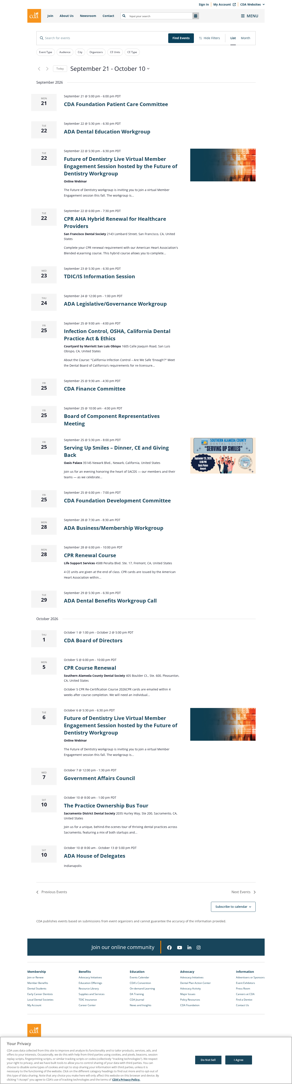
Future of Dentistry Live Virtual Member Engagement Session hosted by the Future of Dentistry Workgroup (120, 166)
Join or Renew (35, 977)
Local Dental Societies (40, 999)
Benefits (85, 972)
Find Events (181, 38)
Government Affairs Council (99, 778)
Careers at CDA (245, 994)
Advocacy (187, 972)
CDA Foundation (189, 1005)
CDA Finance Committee (94, 388)
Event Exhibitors (245, 983)
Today (60, 68)
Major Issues (187, 994)
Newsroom (88, 16)
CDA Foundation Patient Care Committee (116, 104)
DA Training (137, 994)
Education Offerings (90, 983)
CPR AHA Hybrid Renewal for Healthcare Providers (115, 222)
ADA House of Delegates (94, 855)
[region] (146, 1060)
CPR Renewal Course (90, 555)
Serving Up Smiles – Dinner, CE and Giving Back (116, 451)
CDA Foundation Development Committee (117, 500)
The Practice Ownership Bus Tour (106, 805)
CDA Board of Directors (93, 640)
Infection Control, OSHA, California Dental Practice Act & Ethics (117, 334)
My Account (222, 4)
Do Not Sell (208, 1060)
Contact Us (242, 1005)
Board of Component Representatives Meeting (112, 419)
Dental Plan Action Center (195, 983)
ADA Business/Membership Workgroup (113, 527)
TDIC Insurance (88, 999)
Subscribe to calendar (231, 907)
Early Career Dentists (40, 994)
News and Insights (140, 1005)
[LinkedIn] (189, 947)
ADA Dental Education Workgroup (107, 131)
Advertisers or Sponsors (250, 977)
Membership (36, 972)
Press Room (243, 988)
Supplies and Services (92, 994)
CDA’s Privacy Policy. (126, 1079)
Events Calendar (139, 977)
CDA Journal (137, 999)
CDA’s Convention (140, 983)
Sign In (204, 4)
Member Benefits (37, 983)
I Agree (238, 1060)
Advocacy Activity (190, 988)
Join (50, 16)
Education (137, 972)
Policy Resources (190, 999)
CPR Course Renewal (90, 667)
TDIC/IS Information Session (99, 276)
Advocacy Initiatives (90, 977)
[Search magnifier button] (124, 16)
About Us (67, 16)
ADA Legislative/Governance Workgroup (115, 303)
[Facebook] (169, 947)
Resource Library (89, 988)
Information (245, 972)
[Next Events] (47, 68)
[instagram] (199, 947)
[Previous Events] (38, 68)
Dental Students (36, 988)
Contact (108, 16)
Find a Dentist (244, 999)
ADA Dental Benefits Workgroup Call (110, 600)
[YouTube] (179, 947)
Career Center (87, 1005)
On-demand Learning (142, 988)
